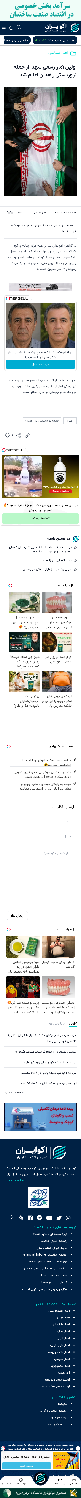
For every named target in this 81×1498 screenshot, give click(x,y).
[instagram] (68, 1218)
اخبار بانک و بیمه (59, 1352)
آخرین (73, 1024)
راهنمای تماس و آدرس (53, 1411)
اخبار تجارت (63, 1331)
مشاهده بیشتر (16, 1092)
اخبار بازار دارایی (60, 1345)
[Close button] (78, 1448)
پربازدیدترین (56, 1024)
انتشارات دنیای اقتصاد (54, 1282)
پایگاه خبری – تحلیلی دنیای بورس (46, 1269)
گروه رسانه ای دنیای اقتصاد (50, 1234)
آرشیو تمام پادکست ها (55, 1387)
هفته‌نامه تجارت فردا (54, 1275)
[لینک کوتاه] (27, 435)
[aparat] (21, 1218)
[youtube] (49, 1218)
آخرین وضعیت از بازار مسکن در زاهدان (47, 569)
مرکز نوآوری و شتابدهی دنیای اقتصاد (44, 1289)
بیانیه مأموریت (58, 1425)
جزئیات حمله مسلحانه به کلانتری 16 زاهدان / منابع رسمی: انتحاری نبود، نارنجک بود (40, 549)
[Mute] (12, 494)
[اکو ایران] (62, 27)
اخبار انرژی (63, 1338)
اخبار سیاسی (58, 52)
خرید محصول (40, 364)
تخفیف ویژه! (41, 518)
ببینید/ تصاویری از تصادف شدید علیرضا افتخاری (46, 1052)
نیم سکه (16, 40)
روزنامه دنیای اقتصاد (54, 1241)
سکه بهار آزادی (66, 40)
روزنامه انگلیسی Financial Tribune (45, 1255)
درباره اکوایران (59, 1418)
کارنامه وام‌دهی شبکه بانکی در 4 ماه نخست (49, 1073)
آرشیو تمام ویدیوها (57, 1380)
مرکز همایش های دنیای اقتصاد (48, 1262)
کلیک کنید (26, 1466)
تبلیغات (62, 1404)
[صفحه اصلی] (40, 1478)
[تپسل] (8, 298)
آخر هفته (64, 1373)
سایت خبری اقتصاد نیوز (52, 1248)
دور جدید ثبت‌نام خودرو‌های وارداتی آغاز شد (49, 1062)
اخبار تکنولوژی (60, 1366)
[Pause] (6, 494)
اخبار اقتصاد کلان (59, 1311)
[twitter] (59, 1218)
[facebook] (30, 1218)
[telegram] (39, 1218)
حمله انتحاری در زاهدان (57, 560)
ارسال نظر (17, 916)
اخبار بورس (63, 1318)
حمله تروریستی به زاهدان (42, 421)
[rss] (12, 1218)
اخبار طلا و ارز (61, 1325)
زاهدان (70, 421)
